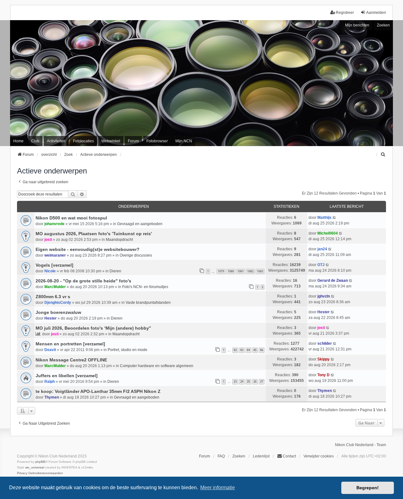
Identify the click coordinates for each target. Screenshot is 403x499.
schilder (324, 343)
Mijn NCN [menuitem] (183, 141)
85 (255, 350)
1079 (221, 271)
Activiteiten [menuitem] (56, 141)
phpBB (40, 461)
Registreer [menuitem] (345, 12)
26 (255, 381)
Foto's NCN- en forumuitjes (145, 287)
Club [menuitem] (35, 141)
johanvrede (54, 224)
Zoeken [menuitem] (238, 456)
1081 (240, 271)
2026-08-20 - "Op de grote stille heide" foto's (83, 280)
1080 (231, 271)
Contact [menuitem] (289, 456)
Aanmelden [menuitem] (376, 12)
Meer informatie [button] (217, 487)
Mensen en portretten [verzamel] (70, 343)
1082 (250, 271)
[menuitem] (383, 154)
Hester (50, 318)
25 (248, 381)
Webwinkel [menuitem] (110, 141)
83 (241, 350)
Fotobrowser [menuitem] (157, 141)
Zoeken (383, 25)
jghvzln (323, 296)
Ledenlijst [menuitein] (261, 456)
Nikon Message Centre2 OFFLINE (71, 359)
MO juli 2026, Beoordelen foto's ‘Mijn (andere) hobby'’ (93, 328)
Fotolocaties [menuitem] (83, 141)
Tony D (323, 375)
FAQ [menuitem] (221, 456)
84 (248, 350)
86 (261, 350)
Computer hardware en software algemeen (156, 366)
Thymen (51, 397)
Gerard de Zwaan (332, 280)
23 (235, 381)
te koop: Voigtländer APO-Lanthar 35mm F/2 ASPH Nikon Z (98, 391)
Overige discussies (136, 255)
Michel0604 (327, 233)
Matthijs (324, 217)
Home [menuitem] (18, 141)
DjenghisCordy (57, 302)
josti (48, 239)
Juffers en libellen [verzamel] (67, 375)
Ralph (49, 381)
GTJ (321, 265)
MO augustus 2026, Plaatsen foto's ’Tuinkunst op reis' (94, 233)
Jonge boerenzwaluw (58, 312)
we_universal (34, 467)
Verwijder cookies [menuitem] (319, 456)
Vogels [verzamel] (54, 265)
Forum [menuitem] (133, 141)
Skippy (323, 359)
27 (261, 381)
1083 (260, 271)
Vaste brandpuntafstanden (148, 302)
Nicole (50, 271)
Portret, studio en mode (127, 350)
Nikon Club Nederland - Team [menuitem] (360, 445)
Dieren (115, 271)
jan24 (322, 249)
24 (241, 381)
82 (235, 350)
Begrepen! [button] (367, 487)
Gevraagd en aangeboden (139, 224)
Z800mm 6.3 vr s (53, 296)
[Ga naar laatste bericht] (334, 217)
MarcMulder (55, 287)
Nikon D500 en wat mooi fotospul (71, 217)
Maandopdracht (119, 239)
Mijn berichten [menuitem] (357, 25)
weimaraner (55, 255)
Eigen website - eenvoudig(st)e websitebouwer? (87, 249)
